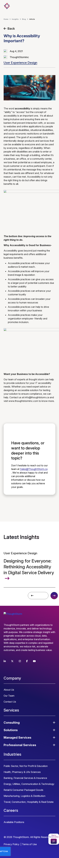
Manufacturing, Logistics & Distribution (24, 795)
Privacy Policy (11, 844)
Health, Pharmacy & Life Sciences (22, 771)
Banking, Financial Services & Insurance (25, 777)
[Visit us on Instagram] (20, 661)
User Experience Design (20, 62)
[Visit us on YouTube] (34, 661)
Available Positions (14, 822)
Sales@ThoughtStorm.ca (34, 469)
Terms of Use (29, 844)
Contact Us (10, 701)
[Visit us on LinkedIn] (5, 661)
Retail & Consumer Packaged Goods (23, 789)
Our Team (9, 695)
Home (6, 19)
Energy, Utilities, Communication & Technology (29, 783)
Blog (24, 19)
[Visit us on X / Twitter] (12, 661)
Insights (15, 19)
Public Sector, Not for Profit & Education (26, 765)
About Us (9, 689)
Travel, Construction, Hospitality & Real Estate (29, 801)
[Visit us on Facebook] (27, 661)
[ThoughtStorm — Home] (19, 6)
